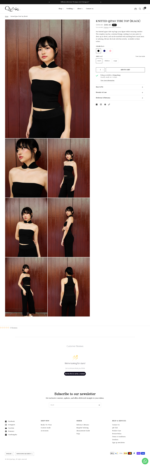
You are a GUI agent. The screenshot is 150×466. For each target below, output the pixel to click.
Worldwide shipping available (89, 2)
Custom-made (46, 428)
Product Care (116, 431)
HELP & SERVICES (119, 421)
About (79, 9)
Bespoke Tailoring (83, 428)
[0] (143, 8)
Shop (60, 9)
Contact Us (116, 425)
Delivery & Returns (103, 98)
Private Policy (117, 434)
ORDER (79, 421)
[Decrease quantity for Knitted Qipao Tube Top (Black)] (97, 70)
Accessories (45, 431)
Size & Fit (99, 87)
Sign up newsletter (118, 442)
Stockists (115, 440)
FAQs (78, 434)
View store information (107, 80)
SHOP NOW (45, 421)
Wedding (70, 9)
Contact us (89, 9)
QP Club (115, 428)
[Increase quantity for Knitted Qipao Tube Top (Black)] (103, 70)
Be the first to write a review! (75, 374)
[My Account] (135, 8)
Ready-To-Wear (46, 425)
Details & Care (101, 92)
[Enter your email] (99, 405)
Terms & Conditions (119, 437)
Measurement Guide (83, 431)
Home (6, 16)
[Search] (140, 8)
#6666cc (104, 50)
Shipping (106, 27)
